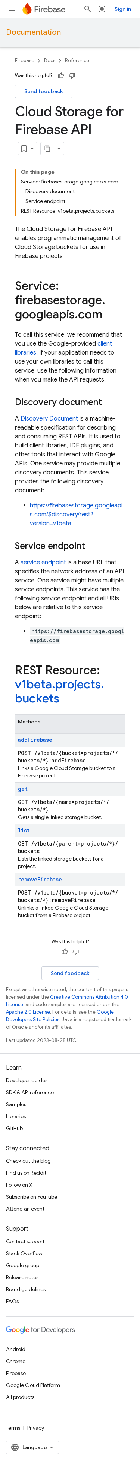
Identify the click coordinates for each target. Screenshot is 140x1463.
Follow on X (19, 1184)
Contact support (25, 1241)
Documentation (33, 32)
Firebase (24, 60)
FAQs (12, 1301)
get (23, 788)
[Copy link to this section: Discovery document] (109, 402)
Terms (13, 1428)
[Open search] (87, 8)
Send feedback (43, 91)
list (24, 830)
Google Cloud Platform (33, 1385)
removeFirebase (40, 879)
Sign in (123, 9)
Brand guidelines (26, 1289)
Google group (22, 1265)
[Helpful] (60, 75)
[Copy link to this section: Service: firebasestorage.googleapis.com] (109, 315)
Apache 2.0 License (28, 1012)
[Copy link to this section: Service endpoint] (92, 546)
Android (15, 1349)
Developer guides (26, 1080)
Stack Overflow (24, 1253)
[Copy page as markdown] (47, 148)
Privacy (35, 1428)
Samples (16, 1104)
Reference (77, 60)
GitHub (14, 1128)
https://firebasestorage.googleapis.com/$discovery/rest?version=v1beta (76, 514)
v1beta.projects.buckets (59, 691)
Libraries (16, 1116)
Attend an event (25, 1208)
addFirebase (35, 739)
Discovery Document (49, 418)
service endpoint (43, 562)
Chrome (15, 1361)
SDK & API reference (30, 1092)
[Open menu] (11, 9)
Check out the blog (28, 1160)
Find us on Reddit (26, 1172)
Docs (49, 60)
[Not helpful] (72, 75)
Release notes (22, 1277)
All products (20, 1397)
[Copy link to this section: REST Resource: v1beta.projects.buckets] (66, 699)
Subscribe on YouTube (31, 1196)
